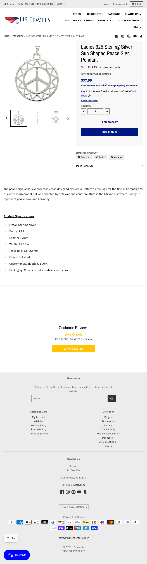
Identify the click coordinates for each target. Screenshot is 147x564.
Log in (106, 4)
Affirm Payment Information (73, 537)
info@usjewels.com (73, 484)
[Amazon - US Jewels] (141, 36)
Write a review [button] (73, 349)
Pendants (18, 36)
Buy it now (109, 131)
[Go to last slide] (6, 118)
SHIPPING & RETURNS (42, 4)
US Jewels (78, 547)
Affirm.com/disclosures (96, 73)
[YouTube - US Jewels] (135, 36)
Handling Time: (89, 100)
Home (6, 36)
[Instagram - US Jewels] (122, 36)
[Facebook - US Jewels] (116, 36)
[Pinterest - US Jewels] (129, 36)
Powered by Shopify (73, 550)
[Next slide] (67, 118)
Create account (119, 4)
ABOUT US (23, 4)
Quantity (86, 106)
